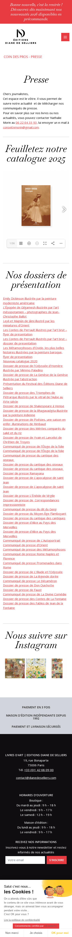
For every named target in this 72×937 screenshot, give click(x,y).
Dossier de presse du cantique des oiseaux (33, 464)
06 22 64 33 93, (27, 122)
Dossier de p (12, 518)
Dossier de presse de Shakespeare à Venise (33, 406)
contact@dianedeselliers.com (36, 778)
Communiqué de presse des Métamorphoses (34, 549)
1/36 (12, 243)
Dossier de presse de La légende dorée (30, 576)
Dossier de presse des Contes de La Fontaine (34, 599)
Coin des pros (16, 56)
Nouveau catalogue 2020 (20, 361)
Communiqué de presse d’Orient (25, 545)
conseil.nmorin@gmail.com (21, 127)
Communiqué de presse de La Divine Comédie (34, 594)
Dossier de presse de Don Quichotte (28, 585)
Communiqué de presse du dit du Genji (29, 509)
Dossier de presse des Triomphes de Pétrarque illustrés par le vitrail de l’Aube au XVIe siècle (33, 397)
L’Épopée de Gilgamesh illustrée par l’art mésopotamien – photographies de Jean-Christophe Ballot (31, 311)
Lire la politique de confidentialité (22, 920)
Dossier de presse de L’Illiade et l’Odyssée (33, 572)
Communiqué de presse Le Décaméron (30, 581)
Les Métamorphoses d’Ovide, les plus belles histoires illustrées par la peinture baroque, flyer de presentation (33, 352)
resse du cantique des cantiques (43, 518)
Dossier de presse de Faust (22, 590)
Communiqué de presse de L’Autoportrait (31, 540)
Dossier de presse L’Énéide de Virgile (29, 496)
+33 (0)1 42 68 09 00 (39, 770)
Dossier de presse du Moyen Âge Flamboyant (34, 514)
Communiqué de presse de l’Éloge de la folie (33, 446)
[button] (15, 668)
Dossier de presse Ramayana (23, 473)
